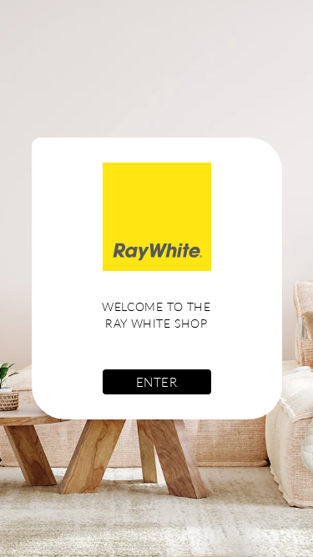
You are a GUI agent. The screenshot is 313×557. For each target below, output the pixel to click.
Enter (157, 381)
